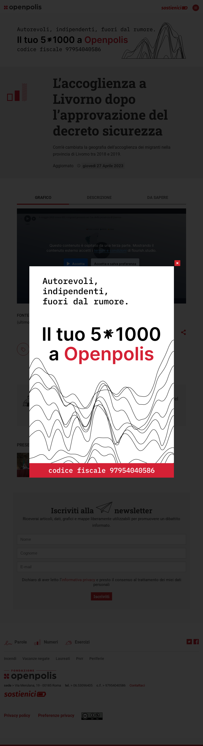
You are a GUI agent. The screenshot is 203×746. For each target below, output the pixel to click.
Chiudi (172, 263)
